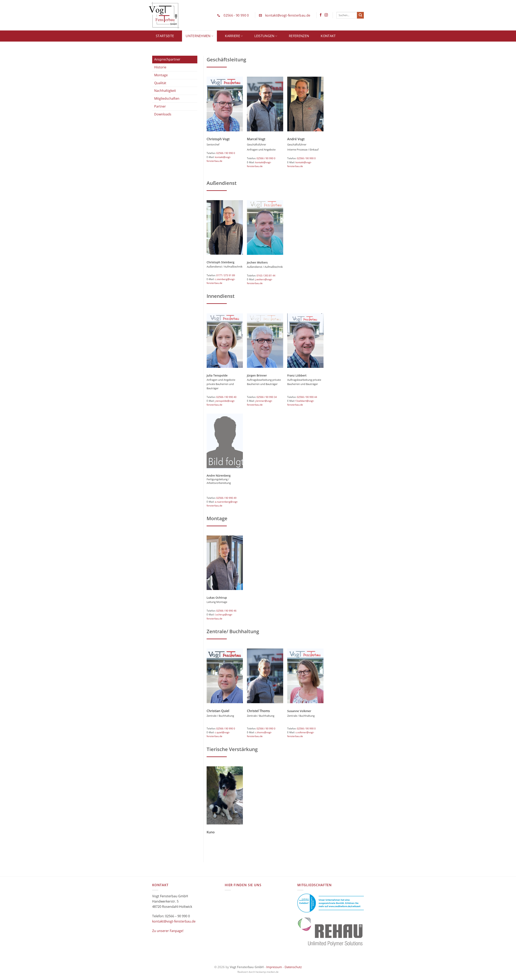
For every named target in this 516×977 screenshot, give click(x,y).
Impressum (274, 967)
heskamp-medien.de (267, 971)
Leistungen (264, 36)
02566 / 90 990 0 (225, 153)
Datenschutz (293, 967)
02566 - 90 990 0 (236, 15)
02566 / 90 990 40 (226, 397)
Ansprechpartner (167, 59)
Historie (160, 67)
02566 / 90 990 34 (267, 397)
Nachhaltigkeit (165, 90)
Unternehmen (198, 36)
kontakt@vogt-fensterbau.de (287, 15)
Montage (161, 75)
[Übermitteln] (360, 15)
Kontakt (328, 36)
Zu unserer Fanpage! (167, 931)
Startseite (165, 36)
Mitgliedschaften (166, 98)
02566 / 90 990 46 (226, 610)
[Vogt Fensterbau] (172, 15)
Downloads (162, 114)
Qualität (160, 83)
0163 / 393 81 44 (266, 275)
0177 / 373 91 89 (225, 275)
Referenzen (299, 36)
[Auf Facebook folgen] (320, 15)
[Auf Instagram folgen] (326, 15)
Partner (160, 106)
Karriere (232, 36)
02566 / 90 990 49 (226, 498)
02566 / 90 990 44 (307, 397)
